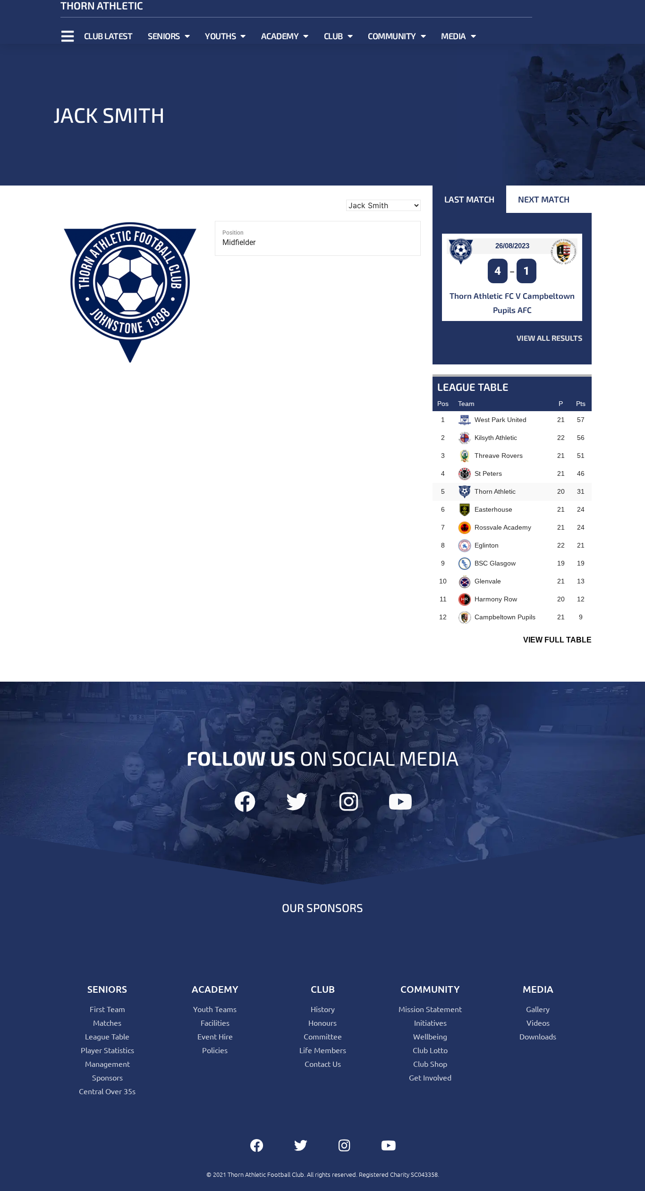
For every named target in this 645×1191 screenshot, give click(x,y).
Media (453, 36)
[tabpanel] (512, 288)
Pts (581, 403)
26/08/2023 (512, 246)
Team (466, 403)
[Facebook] (244, 801)
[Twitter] (296, 801)
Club (333, 36)
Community (392, 36)
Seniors (164, 36)
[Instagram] (348, 801)
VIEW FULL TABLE (557, 640)
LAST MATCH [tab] (469, 199)
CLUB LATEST (108, 36)
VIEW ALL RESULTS (549, 337)
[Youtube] (400, 801)
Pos (443, 403)
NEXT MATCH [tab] (543, 199)
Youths (220, 36)
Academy (280, 36)
